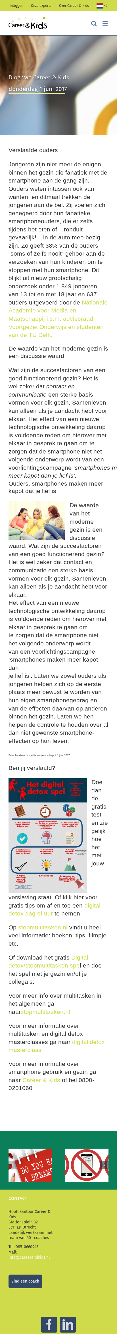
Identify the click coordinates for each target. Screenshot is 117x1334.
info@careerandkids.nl (29, 1257)
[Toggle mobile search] (94, 23)
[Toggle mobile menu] (105, 23)
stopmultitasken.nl (43, 927)
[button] (13, 1165)
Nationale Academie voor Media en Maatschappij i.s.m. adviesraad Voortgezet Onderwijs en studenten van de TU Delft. (58, 318)
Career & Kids (40, 1080)
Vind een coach (25, 1281)
